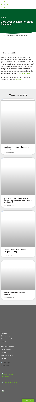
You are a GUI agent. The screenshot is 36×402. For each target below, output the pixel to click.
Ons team (4, 352)
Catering (3, 358)
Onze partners (5, 336)
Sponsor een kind (6, 339)
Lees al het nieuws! (24, 73)
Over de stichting (6, 349)
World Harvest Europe (7, 346)
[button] (31, 4)
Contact (3, 342)
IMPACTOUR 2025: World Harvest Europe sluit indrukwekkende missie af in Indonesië (18, 200)
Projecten (4, 333)
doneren (18, 79)
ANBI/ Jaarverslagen (7, 355)
